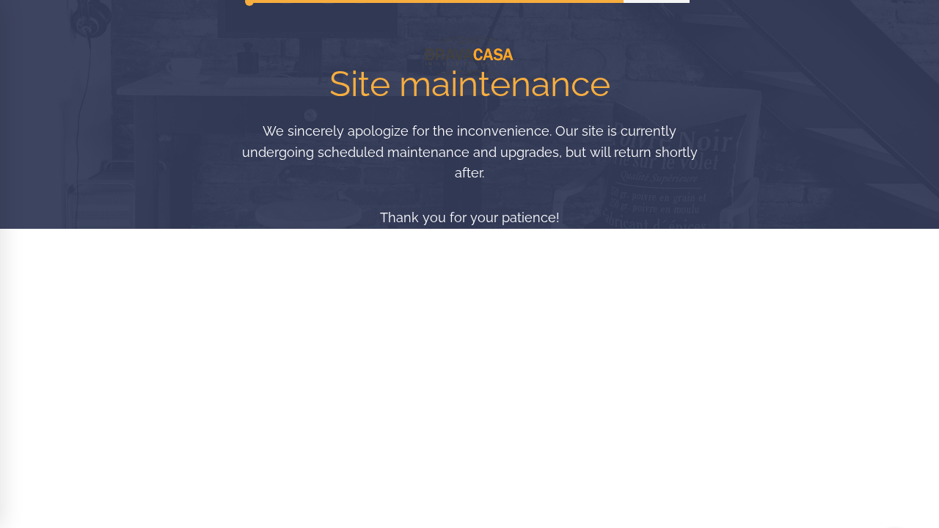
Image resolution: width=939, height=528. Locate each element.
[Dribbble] (530, 420)
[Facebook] (407, 420)
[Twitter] (468, 420)
